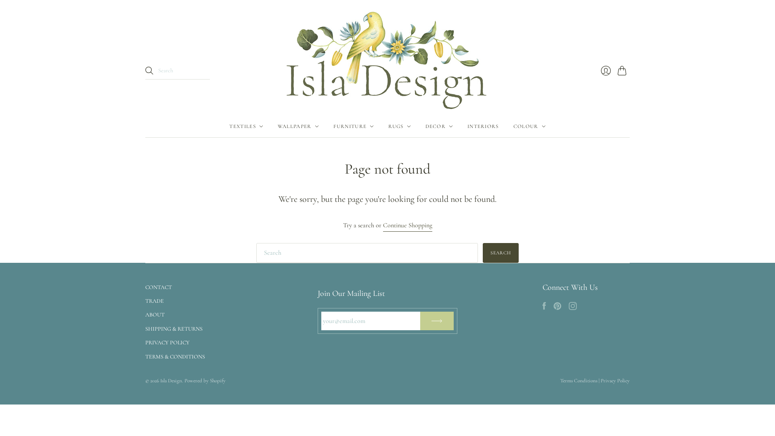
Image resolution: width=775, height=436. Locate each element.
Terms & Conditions (175, 356)
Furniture (350, 126)
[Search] (149, 71)
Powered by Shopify (205, 380)
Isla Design (171, 380)
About (155, 314)
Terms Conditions (578, 380)
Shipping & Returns (174, 328)
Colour (525, 126)
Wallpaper (295, 126)
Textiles (242, 126)
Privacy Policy (167, 342)
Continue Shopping (407, 225)
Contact (158, 287)
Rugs (395, 126)
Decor (435, 126)
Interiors (483, 126)
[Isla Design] (387, 57)
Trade (154, 301)
